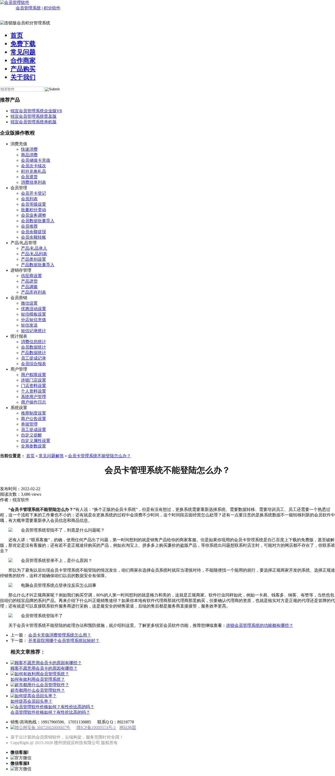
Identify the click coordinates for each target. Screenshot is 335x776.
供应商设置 (31, 275)
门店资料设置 (33, 385)
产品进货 (29, 281)
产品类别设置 (33, 259)
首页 (16, 35)
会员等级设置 (33, 204)
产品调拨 (29, 286)
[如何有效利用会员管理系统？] (39, 674)
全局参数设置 (33, 446)
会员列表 (29, 199)
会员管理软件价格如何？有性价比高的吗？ (50, 712)
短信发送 (29, 325)
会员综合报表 (33, 363)
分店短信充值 (33, 319)
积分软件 (52, 8)
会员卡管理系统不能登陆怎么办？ (99, 456)
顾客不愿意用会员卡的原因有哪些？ (43, 668)
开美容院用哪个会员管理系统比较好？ (63, 640)
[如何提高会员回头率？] (33, 696)
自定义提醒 (31, 435)
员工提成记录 (33, 358)
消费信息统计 (33, 341)
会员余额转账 (33, 237)
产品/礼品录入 (34, 248)
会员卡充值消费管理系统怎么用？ (59, 635)
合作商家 (23, 60)
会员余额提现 (33, 232)
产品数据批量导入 (37, 265)
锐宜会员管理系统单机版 (33, 122)
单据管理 (29, 424)
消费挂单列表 (33, 182)
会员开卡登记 (33, 193)
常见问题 (23, 52)
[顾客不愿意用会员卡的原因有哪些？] (46, 663)
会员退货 (29, 177)
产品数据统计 (33, 352)
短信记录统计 (33, 330)
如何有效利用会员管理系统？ (37, 679)
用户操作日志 (33, 402)
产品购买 (23, 68)
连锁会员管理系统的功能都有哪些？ (259, 625)
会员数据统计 (33, 347)
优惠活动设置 (33, 308)
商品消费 (29, 155)
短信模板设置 (33, 314)
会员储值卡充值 (35, 160)
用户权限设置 (33, 374)
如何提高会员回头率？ (31, 701)
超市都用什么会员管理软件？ (37, 690)
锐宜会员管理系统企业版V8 (36, 111)
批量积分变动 (33, 210)
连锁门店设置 (33, 380)
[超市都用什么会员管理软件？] (39, 685)
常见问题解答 (51, 456)
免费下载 (23, 43)
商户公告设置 (33, 418)
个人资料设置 (33, 391)
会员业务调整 (33, 215)
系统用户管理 (33, 396)
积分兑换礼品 (33, 171)
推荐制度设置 (33, 413)
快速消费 (29, 149)
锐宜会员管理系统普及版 (33, 116)
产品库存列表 (33, 292)
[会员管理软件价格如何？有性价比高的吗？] (52, 707)
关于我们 (23, 77)
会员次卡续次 (33, 166)
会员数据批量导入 (37, 221)
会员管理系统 (28, 8)
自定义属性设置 (35, 440)
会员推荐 (29, 226)
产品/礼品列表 (34, 254)
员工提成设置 (33, 429)
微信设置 (29, 303)
